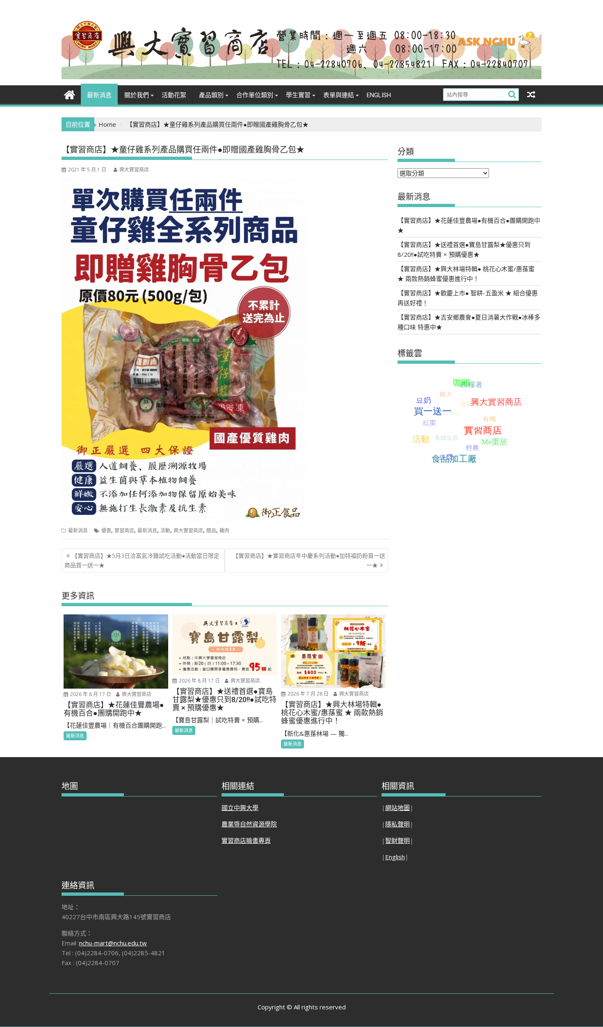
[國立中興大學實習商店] (69, 93)
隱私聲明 (397, 824)
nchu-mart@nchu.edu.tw (113, 943)
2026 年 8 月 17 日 (90, 694)
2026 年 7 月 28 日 (307, 693)
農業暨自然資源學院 (249, 824)
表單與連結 (338, 95)
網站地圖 (397, 807)
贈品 (211, 530)
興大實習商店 (134, 169)
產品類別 (211, 95)
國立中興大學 (240, 807)
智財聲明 (397, 840)
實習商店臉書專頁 (246, 840)
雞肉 (224, 530)
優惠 (106, 530)
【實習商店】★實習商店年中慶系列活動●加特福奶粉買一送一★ (309, 560)
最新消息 (99, 95)
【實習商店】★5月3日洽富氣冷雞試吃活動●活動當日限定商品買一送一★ (141, 560)
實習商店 (124, 530)
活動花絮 (174, 95)
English (379, 95)
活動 (165, 530)
